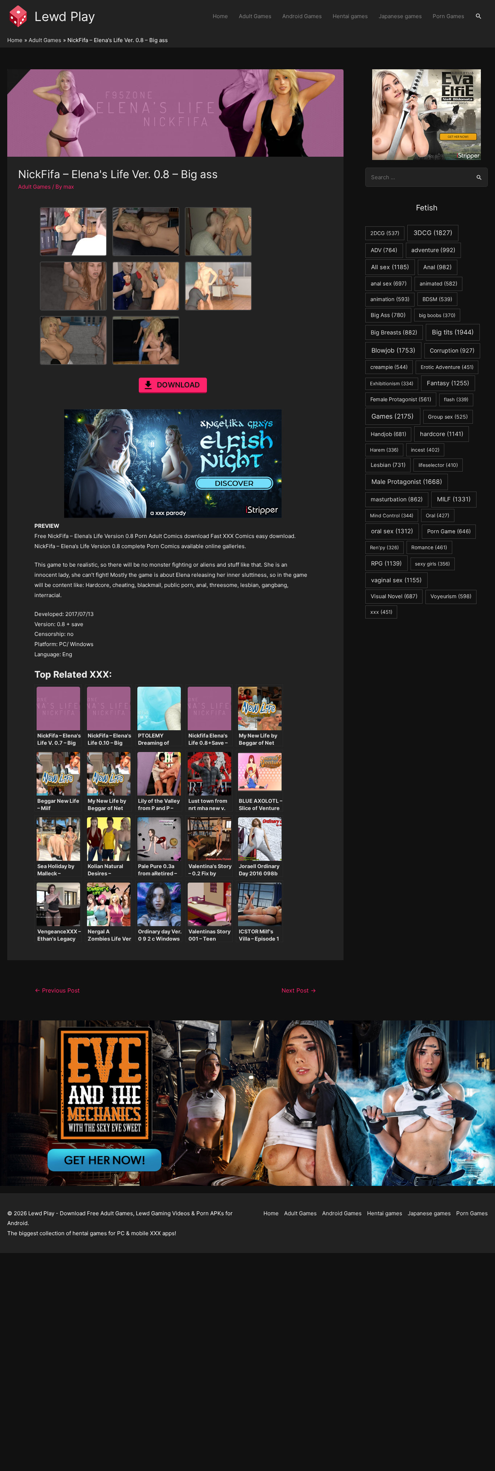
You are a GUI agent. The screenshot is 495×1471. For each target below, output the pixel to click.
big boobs (437, 315)
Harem (384, 450)
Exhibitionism (391, 383)
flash (456, 399)
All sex (390, 267)
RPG (386, 563)
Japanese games (400, 16)
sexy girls (432, 564)
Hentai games (350, 16)
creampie (389, 367)
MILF (454, 499)
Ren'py (384, 547)
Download (178, 385)
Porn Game (449, 531)
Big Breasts (394, 332)
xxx (381, 612)
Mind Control (391, 515)
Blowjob (393, 350)
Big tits (453, 332)
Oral (437, 515)
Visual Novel (394, 596)
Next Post (299, 990)
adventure (433, 250)
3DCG (432, 233)
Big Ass (388, 315)
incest (425, 450)
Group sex (448, 417)
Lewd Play (64, 16)
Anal (437, 267)
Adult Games (255, 16)
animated (438, 283)
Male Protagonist (406, 481)
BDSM (437, 299)
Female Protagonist (400, 399)
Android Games (302, 16)
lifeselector (438, 465)
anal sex (389, 283)
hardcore (441, 433)
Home (220, 16)
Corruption (452, 350)
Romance (429, 547)
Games (392, 416)
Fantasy (448, 383)
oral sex (392, 531)
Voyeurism (450, 596)
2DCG (384, 233)
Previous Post (57, 990)
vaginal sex (396, 580)
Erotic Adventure (447, 367)
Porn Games (448, 16)
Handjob (388, 434)
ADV (384, 250)
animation (389, 299)
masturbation (397, 499)
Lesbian (388, 464)
